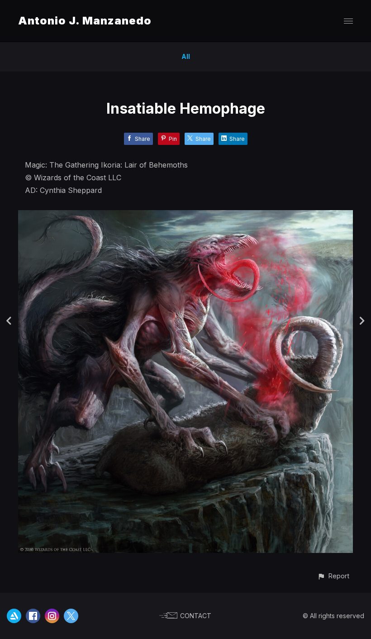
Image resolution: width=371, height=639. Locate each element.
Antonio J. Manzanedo (85, 20)
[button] (333, 576)
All (185, 56)
